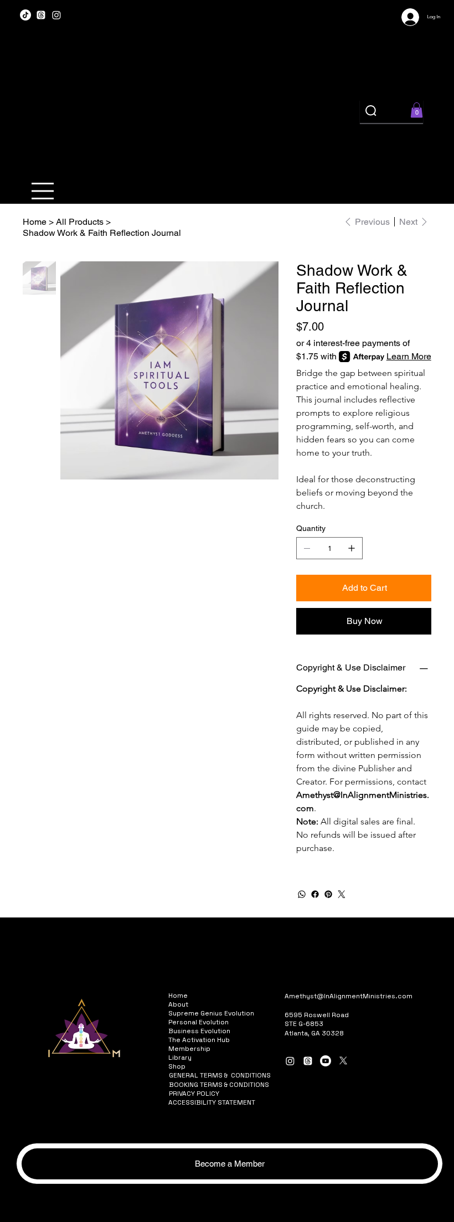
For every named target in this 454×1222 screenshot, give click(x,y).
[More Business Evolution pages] (236, 1031)
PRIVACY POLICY (194, 1093)
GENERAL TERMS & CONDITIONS (220, 1075)
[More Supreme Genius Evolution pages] (260, 1013)
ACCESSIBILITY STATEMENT (211, 1102)
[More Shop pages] (191, 1066)
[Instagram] (56, 14)
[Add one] (352, 548)
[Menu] (43, 191)
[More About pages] (194, 1004)
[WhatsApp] (301, 894)
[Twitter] (341, 894)
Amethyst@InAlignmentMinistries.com (348, 996)
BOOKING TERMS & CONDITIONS (219, 1084)
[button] (416, 109)
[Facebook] (315, 894)
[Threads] (41, 14)
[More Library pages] (197, 1057)
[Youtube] (325, 1060)
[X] (343, 1060)
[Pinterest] (328, 894)
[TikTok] (25, 14)
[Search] (371, 111)
